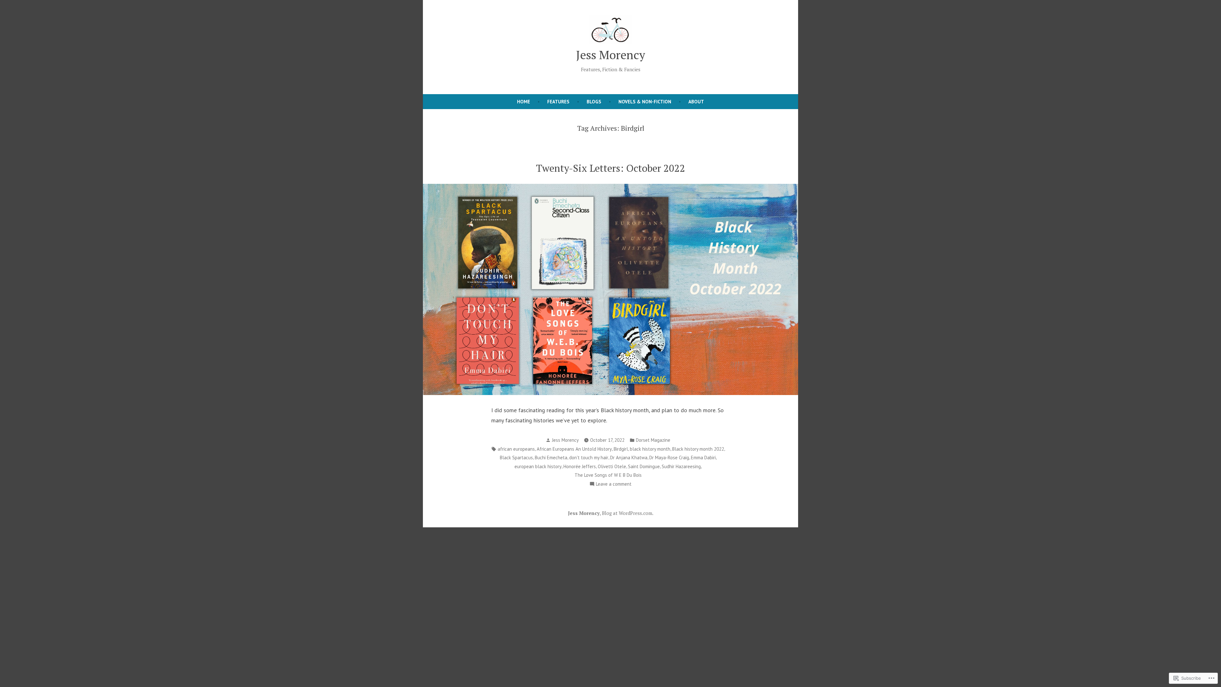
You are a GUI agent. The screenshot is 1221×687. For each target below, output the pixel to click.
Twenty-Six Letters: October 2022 (610, 168)
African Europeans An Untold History (574, 449)
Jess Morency (610, 55)
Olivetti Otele (612, 466)
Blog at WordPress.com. (627, 513)
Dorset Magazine (653, 440)
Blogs (594, 102)
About (696, 102)
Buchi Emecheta (551, 458)
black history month (650, 449)
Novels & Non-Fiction (644, 102)
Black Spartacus (516, 458)
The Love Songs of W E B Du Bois (608, 475)
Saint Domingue (644, 466)
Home (523, 102)
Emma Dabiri (703, 458)
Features (558, 102)
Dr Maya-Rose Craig (669, 458)
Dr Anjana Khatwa (628, 458)
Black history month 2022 (698, 449)
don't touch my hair (588, 458)
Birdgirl (621, 449)
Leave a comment (613, 485)
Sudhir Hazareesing (681, 466)
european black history (538, 466)
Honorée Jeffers (579, 466)
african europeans (516, 449)
